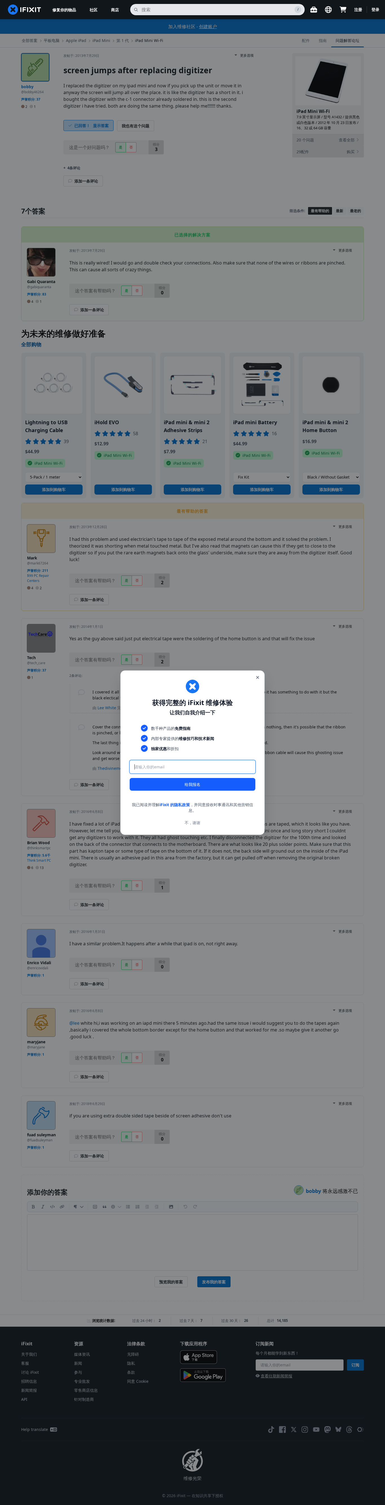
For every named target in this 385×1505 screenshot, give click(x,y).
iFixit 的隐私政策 (175, 804)
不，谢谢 (192, 822)
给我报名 (192, 784)
